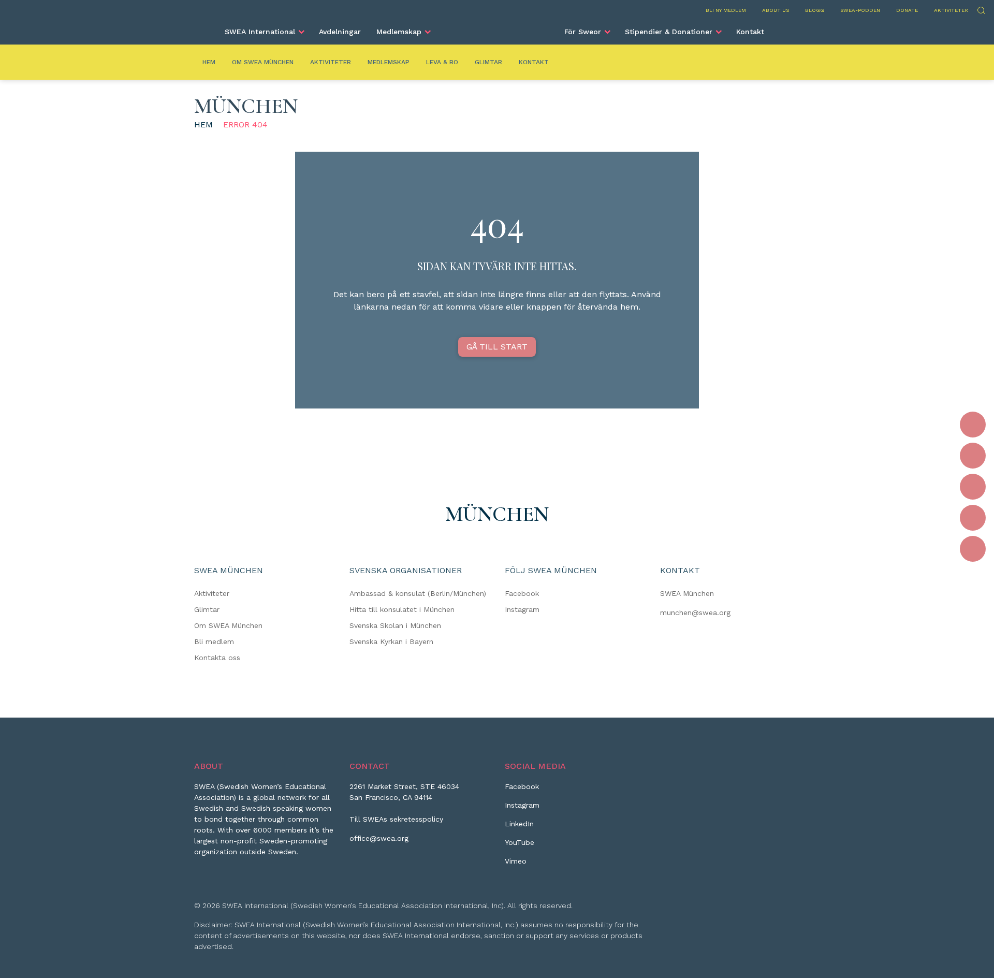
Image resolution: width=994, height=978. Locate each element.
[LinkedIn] (973, 487)
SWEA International (260, 31)
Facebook (522, 593)
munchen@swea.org (695, 612)
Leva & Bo (442, 62)
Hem (208, 62)
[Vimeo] (973, 549)
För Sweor (582, 31)
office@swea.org (378, 838)
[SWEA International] (497, 27)
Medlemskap (398, 31)
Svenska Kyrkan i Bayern (391, 641)
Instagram (522, 609)
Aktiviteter (951, 10)
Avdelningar (340, 31)
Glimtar (488, 62)
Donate (907, 10)
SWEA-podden (860, 10)
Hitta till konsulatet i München (402, 609)
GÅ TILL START (497, 347)
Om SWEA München (263, 62)
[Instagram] (973, 456)
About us (775, 10)
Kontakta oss (217, 657)
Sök (980, 9)
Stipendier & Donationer (668, 31)
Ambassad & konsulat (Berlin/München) (417, 593)
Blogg (814, 10)
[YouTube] (973, 518)
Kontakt (750, 31)
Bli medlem (214, 641)
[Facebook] (973, 424)
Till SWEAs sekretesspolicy (396, 819)
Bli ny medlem (726, 10)
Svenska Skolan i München (395, 625)
